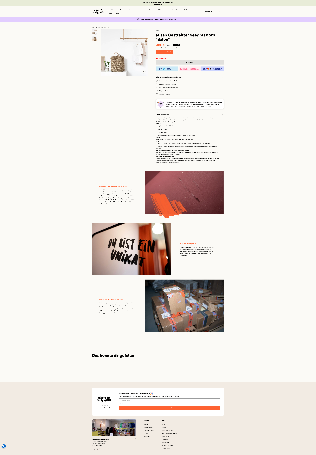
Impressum (165, 439)
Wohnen (160, 10)
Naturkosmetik (173, 10)
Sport (150, 10)
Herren (141, 10)
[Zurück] (139, 3)
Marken (111, 13)
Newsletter (147, 436)
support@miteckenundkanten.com (102, 449)
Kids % (185, 10)
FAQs (163, 424)
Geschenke (194, 10)
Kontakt (164, 427)
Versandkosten (165, 47)
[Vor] (176, 3)
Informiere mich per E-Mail (164, 51)
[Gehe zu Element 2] (94, 39)
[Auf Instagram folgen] (135, 439)
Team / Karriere (148, 427)
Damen (131, 10)
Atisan (157, 30)
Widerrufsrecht (166, 436)
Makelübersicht (166, 448)
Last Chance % (113, 10)
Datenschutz (165, 442)
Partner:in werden (149, 430)
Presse (146, 433)
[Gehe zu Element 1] (94, 32)
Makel (117, 13)
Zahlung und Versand (167, 445)
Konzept (146, 424)
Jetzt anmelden (169, 408)
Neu (121, 10)
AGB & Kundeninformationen (170, 433)
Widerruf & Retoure (167, 430)
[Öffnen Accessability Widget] (4, 446)
